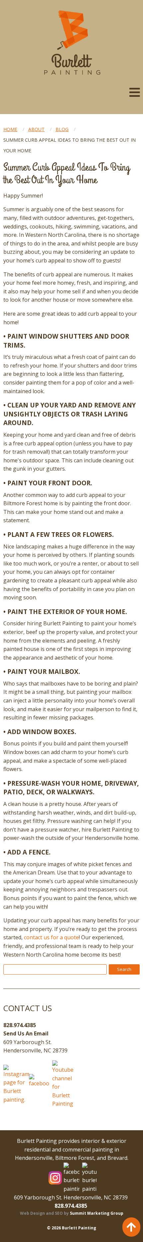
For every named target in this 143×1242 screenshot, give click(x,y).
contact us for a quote (51, 937)
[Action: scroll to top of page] (131, 1227)
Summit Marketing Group (96, 1213)
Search (124, 969)
